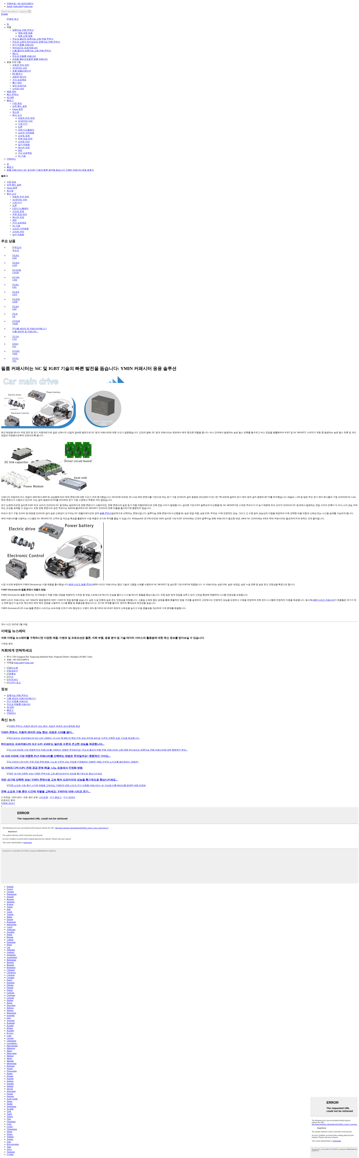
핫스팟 (15, 112)
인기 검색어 (69, 797)
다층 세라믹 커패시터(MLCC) (21, 698)
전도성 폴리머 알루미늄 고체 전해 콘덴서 (32, 39)
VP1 (14, 361)
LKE (14, 258)
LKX (14, 294)
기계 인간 (22, 124)
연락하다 (11, 159)
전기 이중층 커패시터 (23, 45)
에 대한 (10, 97)
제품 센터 (11, 91)
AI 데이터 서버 (19, 68)
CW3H (15, 272)
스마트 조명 (24, 136)
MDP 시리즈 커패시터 (323, 600)
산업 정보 (17, 103)
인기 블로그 (56, 797)
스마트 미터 (18, 88)
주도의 (15, 250)
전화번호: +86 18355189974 (20, 3)
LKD (14, 265)
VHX (14, 354)
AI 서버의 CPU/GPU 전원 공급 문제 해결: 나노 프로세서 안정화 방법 (42, 767)
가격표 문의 (7, 644)
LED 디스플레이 (26, 130)
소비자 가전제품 (26, 133)
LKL (14, 287)
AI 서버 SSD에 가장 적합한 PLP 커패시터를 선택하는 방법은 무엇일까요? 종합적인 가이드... (56, 756)
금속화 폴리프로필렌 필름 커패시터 (30, 59)
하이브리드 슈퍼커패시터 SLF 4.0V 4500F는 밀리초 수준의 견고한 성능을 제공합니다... (52, 744)
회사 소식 (17, 115)
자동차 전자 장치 (20, 65)
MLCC (15, 53)
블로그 (10, 100)
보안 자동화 (24, 144)
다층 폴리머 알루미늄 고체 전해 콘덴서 (31, 51)
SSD (20, 150)
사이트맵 (43, 797)
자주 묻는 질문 (19, 106)
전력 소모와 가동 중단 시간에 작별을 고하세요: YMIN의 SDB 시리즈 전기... (45, 791)
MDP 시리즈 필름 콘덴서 (81, 584)
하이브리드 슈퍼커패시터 (25, 48)
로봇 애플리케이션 (21, 71)
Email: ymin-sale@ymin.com (20, 6)
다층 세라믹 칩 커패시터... (25, 331)
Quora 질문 (17, 109)
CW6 (14, 280)
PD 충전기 (17, 74)
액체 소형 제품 (25, 36)
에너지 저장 (24, 147)
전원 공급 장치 (25, 139)
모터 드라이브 (19, 85)
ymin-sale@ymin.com (24, 662)
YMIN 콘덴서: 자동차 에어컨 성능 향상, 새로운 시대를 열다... (37, 732)
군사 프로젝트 (19, 80)
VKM (15, 324)
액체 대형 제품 (25, 33)
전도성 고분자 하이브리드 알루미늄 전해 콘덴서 (36, 42)
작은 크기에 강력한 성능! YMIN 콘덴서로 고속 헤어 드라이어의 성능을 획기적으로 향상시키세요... (59, 779)
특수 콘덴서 (13, 94)
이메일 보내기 (8, 803)
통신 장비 (17, 83)
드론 (20, 127)
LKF (14, 309)
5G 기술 (22, 156)
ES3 (14, 346)
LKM (14, 302)
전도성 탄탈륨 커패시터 (24, 56)
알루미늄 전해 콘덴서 (23, 30)
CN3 (14, 339)
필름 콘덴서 (105, 513)
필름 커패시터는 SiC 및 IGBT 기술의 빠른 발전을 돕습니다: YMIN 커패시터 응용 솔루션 (50, 170)
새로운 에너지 (19, 77)
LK (13, 316)
